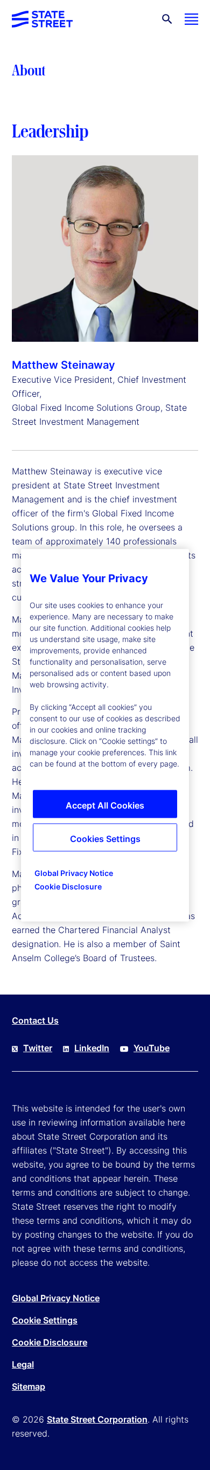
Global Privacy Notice (56, 1298)
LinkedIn (91, 1048)
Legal (23, 1364)
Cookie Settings (45, 1320)
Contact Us (35, 1020)
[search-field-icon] (167, 19)
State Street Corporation (97, 1419)
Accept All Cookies (105, 804)
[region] (105, 735)
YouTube (152, 1048)
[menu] (191, 19)
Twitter (37, 1048)
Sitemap (28, 1386)
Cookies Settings (105, 838)
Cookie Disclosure (49, 1342)
